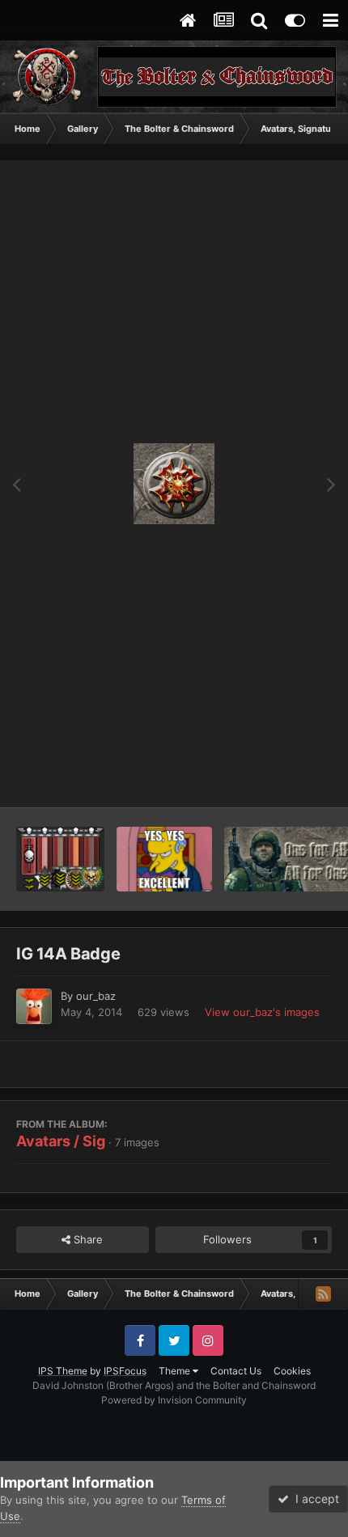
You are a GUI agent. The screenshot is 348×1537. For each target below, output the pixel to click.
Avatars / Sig (60, 1141)
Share (86, 1239)
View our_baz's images (262, 1012)
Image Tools (281, 778)
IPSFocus (125, 1371)
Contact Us (235, 1371)
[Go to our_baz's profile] (34, 1006)
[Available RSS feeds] (323, 1293)
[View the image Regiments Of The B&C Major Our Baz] (60, 859)
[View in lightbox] (174, 483)
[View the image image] (165, 859)
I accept (314, 1498)
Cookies (292, 1371)
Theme (176, 1371)
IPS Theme (62, 1371)
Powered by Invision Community (174, 1400)
